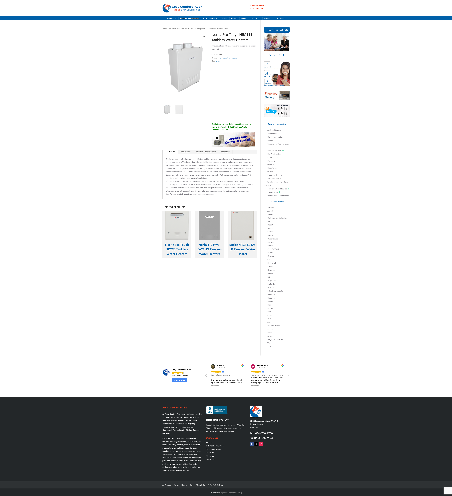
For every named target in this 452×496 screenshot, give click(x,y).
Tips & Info (210, 452)
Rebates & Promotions (189, 18)
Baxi (269, 221)
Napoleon (271, 298)
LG (268, 277)
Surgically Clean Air (275, 339)
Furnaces (271, 161)
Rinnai (269, 332)
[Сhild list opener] (282, 130)
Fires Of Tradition (274, 249)
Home (164, 29)
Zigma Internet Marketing (231, 493)
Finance (234, 18)
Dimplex (270, 235)
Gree (269, 259)
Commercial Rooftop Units (278, 144)
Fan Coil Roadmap (274, 154)
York (269, 346)
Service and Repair (213, 449)
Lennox (270, 273)
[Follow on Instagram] (261, 444)
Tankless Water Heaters (177, 29)
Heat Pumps (272, 168)
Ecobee (270, 242)
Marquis (270, 287)
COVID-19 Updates (215, 485)
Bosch (269, 228)
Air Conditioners (274, 130)
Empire (270, 246)
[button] (204, 36)
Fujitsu (270, 252)
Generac (270, 256)
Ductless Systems (274, 150)
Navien (270, 301)
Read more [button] (215, 386)
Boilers (270, 140)
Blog (191, 485)
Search (282, 18)
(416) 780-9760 (256, 8)
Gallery (224, 18)
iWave (269, 266)
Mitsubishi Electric (275, 291)
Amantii (270, 207)
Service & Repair (209, 18)
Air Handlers (272, 133)
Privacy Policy (201, 485)
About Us (254, 18)
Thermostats (272, 192)
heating (270, 171)
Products (170, 18)
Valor (269, 343)
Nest (269, 305)
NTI (269, 312)
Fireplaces (271, 157)
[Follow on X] (256, 444)
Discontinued (272, 239)
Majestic (271, 284)
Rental (243, 18)
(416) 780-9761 (264, 437)
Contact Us (268, 18)
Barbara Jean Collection (277, 218)
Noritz (217, 61)
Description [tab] (170, 152)
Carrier (270, 232)
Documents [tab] (185, 152)
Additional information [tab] (206, 152)
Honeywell (271, 263)
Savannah (271, 336)
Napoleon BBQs (274, 178)
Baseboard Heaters (275, 137)
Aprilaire (270, 211)
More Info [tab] (225, 152)
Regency (270, 329)
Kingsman (271, 270)
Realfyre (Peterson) (275, 325)
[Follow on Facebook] (252, 444)
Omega (270, 315)
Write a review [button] (179, 380)
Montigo (271, 294)
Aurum (270, 214)
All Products (167, 485)
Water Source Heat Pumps (278, 196)
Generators (272, 164)
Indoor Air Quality (274, 175)
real (268, 322)
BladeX (270, 225)
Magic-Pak (272, 280)
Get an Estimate (276, 55)
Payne (269, 318)
